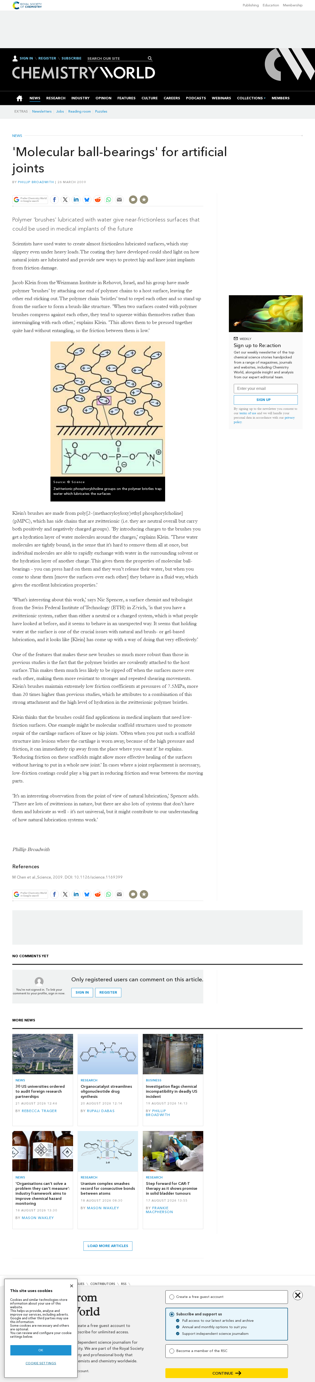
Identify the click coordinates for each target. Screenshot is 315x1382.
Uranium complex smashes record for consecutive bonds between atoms (108, 1188)
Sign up (263, 400)
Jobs (60, 111)
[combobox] (118, 58)
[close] (203, 188)
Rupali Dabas (101, 1111)
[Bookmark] (144, 199)
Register (47, 58)
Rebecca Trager (39, 1111)
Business (153, 1080)
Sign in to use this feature (180, 188)
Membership (293, 5)
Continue (222, 1373)
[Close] (71, 1285)
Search (150, 58)
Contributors (102, 1284)
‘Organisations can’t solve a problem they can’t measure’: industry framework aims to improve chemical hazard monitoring (43, 1193)
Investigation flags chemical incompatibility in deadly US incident (171, 1091)
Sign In (26, 58)
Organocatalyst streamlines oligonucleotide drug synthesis (106, 1091)
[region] (41, 1328)
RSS (123, 1284)
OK (40, 1350)
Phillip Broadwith (36, 182)
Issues (79, 1284)
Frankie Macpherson (159, 1210)
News (17, 136)
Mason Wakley (38, 1218)
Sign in (82, 992)
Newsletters (42, 111)
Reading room (79, 111)
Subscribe (71, 58)
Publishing (251, 5)
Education (271, 5)
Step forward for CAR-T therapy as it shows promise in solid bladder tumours (171, 1188)
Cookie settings (41, 1363)
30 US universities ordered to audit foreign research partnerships (40, 1091)
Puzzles (101, 111)
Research (89, 1080)
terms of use (247, 413)
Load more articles (108, 1246)
